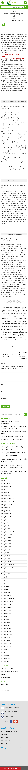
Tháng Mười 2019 (6, 634)
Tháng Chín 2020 (6, 607)
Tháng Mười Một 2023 (7, 502)
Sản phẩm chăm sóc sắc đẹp (9, 731)
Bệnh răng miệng (6, 743)
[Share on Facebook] (8, 301)
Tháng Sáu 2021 (6, 580)
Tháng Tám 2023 (6, 511)
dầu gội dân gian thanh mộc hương (15, 310)
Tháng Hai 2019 (5, 658)
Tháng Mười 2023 (6, 505)
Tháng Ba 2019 (5, 655)
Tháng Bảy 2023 (6, 514)
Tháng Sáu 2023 (6, 517)
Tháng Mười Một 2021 (7, 568)
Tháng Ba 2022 (5, 556)
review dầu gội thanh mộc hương (14, 337)
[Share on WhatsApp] (5, 301)
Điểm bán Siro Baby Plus (8, 668)
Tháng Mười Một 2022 (7, 532)
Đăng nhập (4, 684)
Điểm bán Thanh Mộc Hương (9, 671)
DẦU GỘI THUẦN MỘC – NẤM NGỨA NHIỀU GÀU (13, 472)
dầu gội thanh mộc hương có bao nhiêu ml (14, 320)
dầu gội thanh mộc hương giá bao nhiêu (15, 323)
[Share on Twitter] (11, 301)
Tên (2, 384)
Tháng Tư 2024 (5, 490)
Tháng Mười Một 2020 (7, 601)
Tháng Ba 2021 (5, 589)
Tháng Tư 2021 (5, 586)
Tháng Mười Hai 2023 (7, 498)
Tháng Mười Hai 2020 (7, 598)
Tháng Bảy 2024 (6, 486)
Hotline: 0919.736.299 (10, 768)
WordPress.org (5, 693)
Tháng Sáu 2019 (6, 646)
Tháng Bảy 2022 (6, 544)
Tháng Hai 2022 (5, 559)
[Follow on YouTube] (17, 721)
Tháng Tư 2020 (5, 619)
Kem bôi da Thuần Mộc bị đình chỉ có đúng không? (13, 432)
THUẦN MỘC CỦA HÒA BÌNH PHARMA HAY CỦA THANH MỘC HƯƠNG (13, 427)
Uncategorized (5, 677)
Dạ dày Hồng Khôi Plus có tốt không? (12, 436)
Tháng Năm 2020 (6, 616)
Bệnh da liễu (4, 737)
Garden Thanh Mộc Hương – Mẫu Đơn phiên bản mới (12, 448)
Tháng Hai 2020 (5, 625)
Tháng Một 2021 (6, 595)
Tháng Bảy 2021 (6, 577)
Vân (22, 20)
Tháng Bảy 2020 (6, 610)
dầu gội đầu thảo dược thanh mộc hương (14, 315)
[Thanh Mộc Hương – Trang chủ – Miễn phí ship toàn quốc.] (14, 2)
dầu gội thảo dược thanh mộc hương (14, 328)
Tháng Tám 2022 (6, 541)
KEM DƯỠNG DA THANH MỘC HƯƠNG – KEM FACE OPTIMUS (13, 454)
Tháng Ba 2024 (5, 492)
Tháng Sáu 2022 (6, 547)
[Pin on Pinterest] (17, 301)
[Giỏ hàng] (25, 2)
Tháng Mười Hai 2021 (7, 565)
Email (3, 391)
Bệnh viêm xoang (6, 740)
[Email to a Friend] (14, 301)
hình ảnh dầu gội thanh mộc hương (13, 334)
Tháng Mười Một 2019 (7, 631)
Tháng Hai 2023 (5, 529)
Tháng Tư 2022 (5, 553)
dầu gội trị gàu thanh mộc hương (12, 331)
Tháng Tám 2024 (6, 483)
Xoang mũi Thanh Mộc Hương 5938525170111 (10, 422)
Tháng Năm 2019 (6, 649)
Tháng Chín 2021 (6, 574)
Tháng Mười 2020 (6, 604)
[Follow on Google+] (14, 721)
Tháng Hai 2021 (5, 592)
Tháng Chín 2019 (6, 637)
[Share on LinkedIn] (22, 301)
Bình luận (3, 371)
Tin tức (14, 11)
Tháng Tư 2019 (5, 652)
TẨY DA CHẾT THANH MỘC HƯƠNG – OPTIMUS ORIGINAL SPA (12, 466)
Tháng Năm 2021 (6, 583)
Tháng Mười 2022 (6, 535)
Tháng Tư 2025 (5, 480)
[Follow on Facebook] (11, 721)
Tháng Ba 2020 (5, 622)
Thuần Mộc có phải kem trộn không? (12, 439)
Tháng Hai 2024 (5, 496)
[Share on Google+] (19, 301)
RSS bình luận (5, 690)
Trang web (4, 398)
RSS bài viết (4, 687)
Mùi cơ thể (4, 734)
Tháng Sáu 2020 (6, 613)
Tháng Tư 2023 (5, 523)
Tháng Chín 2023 (6, 508)
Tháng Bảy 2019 (6, 643)
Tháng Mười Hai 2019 (7, 628)
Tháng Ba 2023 (5, 526)
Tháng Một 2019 (6, 661)
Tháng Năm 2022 (6, 550)
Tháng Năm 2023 (6, 520)
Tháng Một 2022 (6, 562)
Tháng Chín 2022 (6, 538)
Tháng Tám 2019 (6, 640)
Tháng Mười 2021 (6, 571)
